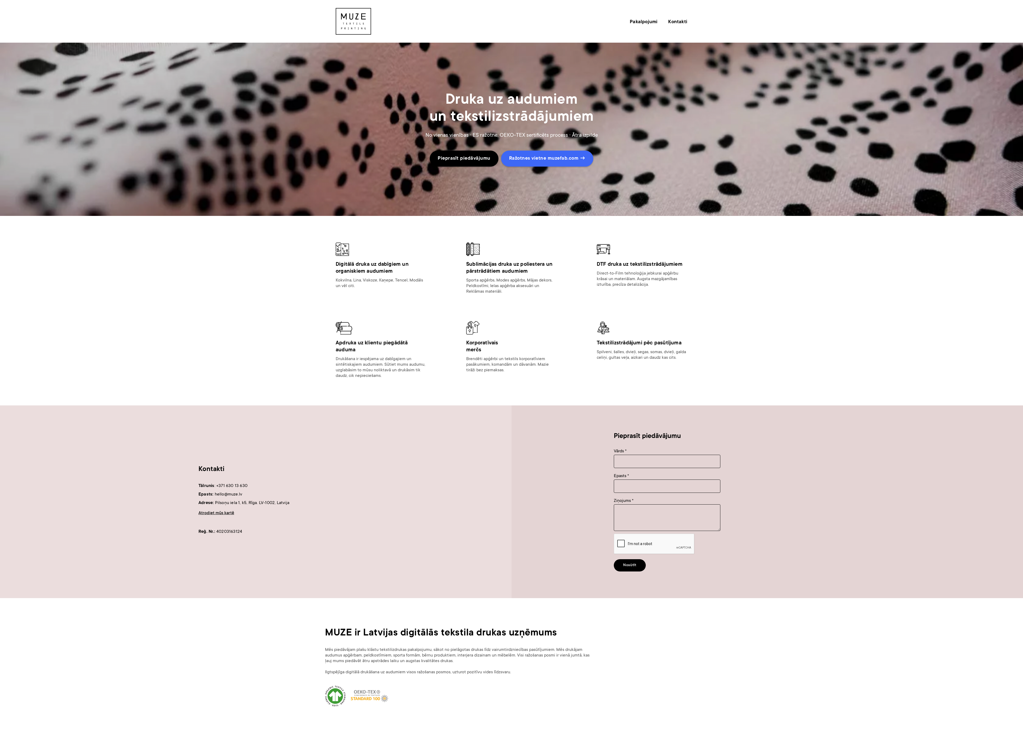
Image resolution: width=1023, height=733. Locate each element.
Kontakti (677, 22)
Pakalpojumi (643, 22)
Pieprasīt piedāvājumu (464, 158)
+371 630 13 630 (231, 486)
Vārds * (620, 451)
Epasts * (621, 476)
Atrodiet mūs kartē (216, 513)
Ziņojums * (624, 500)
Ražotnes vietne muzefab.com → (547, 158)
